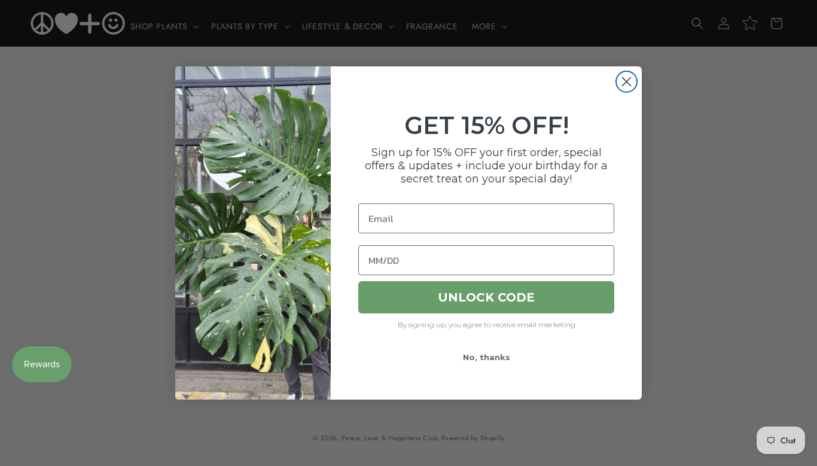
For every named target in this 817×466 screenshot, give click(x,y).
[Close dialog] (626, 81)
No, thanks (486, 357)
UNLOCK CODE (486, 297)
